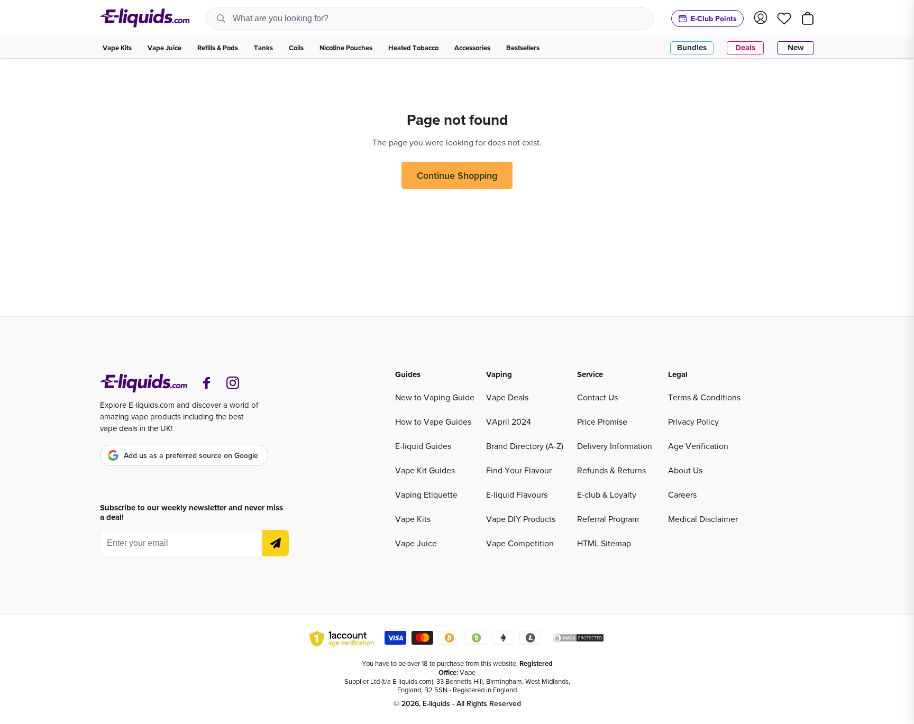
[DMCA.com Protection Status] (578, 639)
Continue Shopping (457, 175)
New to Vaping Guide (434, 397)
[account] (760, 18)
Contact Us (597, 397)
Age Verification (698, 446)
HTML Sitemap (604, 543)
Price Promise (602, 421)
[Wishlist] (784, 18)
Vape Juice (416, 543)
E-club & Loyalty (606, 494)
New (796, 47)
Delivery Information (614, 446)
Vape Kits (413, 519)
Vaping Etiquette (426, 494)
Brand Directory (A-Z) (524, 446)
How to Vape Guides (433, 421)
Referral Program (608, 519)
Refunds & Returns (611, 470)
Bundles (692, 47)
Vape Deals (507, 397)
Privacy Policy (693, 421)
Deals (745, 47)
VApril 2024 (508, 421)
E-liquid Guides (423, 446)
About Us (685, 470)
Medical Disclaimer (703, 519)
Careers (682, 494)
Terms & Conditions (704, 397)
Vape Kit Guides (425, 470)
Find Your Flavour (519, 470)
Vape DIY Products (520, 519)
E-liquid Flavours (516, 494)
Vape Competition (520, 543)
